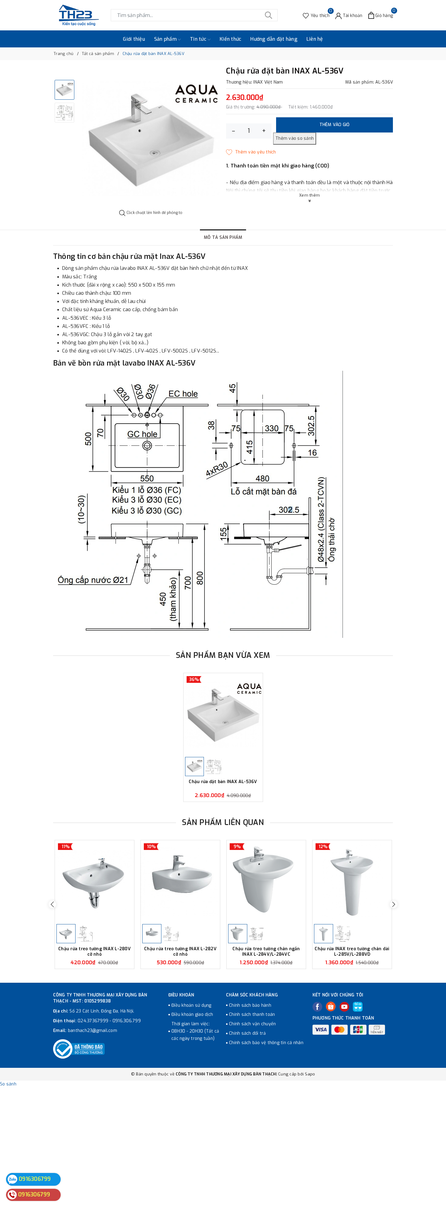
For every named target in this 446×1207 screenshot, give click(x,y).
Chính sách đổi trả (247, 1033)
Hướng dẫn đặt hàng (273, 39)
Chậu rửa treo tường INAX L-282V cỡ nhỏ (180, 951)
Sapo (310, 1074)
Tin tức (199, 39)
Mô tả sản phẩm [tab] (223, 237)
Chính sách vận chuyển (252, 1024)
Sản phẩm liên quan (223, 822)
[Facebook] (317, 1007)
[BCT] (79, 1049)
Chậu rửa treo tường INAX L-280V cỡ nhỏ (94, 951)
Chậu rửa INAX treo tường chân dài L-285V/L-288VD (352, 951)
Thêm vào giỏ (334, 125)
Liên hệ (314, 39)
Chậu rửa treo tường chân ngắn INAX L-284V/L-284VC (266, 951)
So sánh (8, 1084)
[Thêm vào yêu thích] (251, 152)
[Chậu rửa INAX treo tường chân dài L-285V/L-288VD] (352, 881)
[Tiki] (358, 1007)
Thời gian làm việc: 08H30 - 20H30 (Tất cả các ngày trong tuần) (195, 1031)
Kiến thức (230, 39)
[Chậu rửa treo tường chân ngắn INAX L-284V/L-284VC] (266, 881)
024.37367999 (93, 1021)
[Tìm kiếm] (268, 15)
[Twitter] (331, 1006)
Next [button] (393, 904)
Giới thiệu (134, 39)
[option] (151, 138)
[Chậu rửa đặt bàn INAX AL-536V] (223, 714)
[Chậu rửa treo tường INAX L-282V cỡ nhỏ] (180, 881)
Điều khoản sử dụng (191, 1005)
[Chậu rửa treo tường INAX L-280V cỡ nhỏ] (94, 881)
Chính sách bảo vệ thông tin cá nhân (266, 1043)
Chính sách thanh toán (252, 1014)
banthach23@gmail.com (92, 1030)
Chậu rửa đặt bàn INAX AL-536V (223, 782)
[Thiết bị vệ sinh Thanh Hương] (79, 15)
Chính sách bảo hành (250, 1005)
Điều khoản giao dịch (192, 1014)
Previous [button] (52, 904)
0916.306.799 (127, 1021)
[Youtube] (344, 1007)
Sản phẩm (166, 39)
